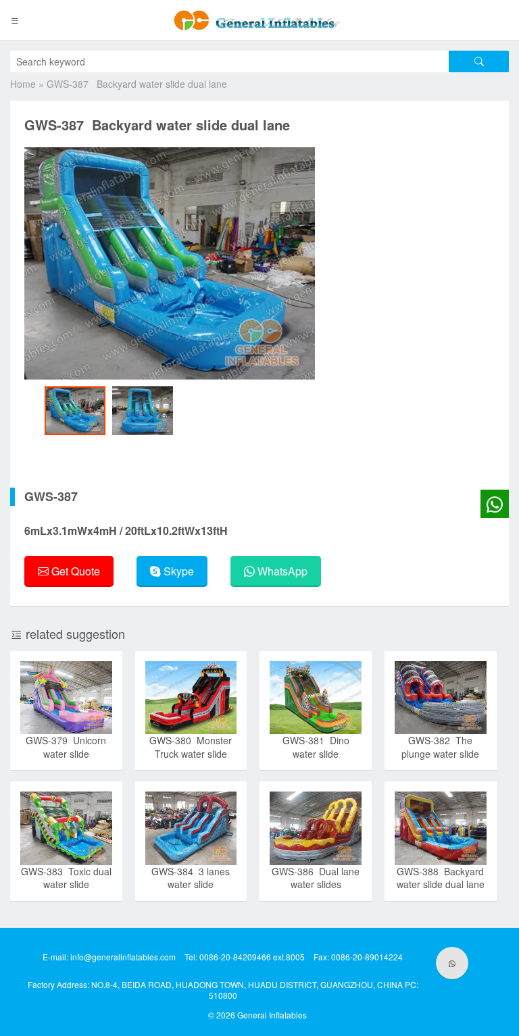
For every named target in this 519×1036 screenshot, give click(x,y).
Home (23, 83)
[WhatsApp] (452, 963)
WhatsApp (281, 571)
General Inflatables (272, 1014)
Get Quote (74, 571)
